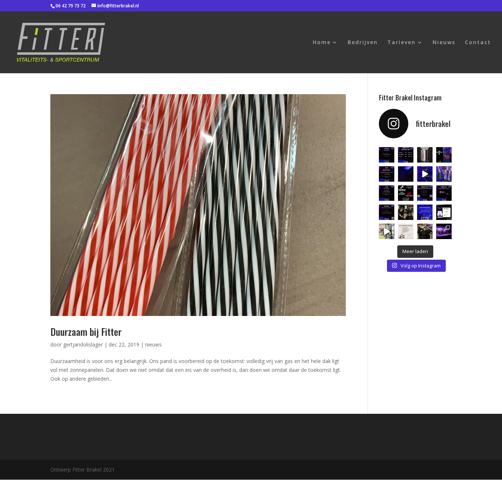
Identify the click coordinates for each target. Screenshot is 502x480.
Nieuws (444, 43)
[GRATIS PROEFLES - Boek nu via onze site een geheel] (444, 212)
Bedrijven (363, 43)
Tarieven (401, 43)
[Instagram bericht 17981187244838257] (425, 174)
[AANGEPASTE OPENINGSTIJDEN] (405, 155)
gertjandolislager (83, 344)
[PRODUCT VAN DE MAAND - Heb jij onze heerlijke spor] (444, 174)
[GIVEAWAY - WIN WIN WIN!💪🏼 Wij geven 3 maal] (386, 212)
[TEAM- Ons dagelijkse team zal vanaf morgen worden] (425, 231)
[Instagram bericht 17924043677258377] (425, 212)
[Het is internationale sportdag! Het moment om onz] (405, 212)
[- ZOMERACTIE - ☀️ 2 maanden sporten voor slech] (444, 193)
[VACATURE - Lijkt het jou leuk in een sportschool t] (386, 155)
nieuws (153, 344)
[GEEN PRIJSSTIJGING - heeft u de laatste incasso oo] (444, 155)
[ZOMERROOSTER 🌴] (425, 193)
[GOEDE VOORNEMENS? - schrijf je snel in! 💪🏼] (386, 174)
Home (322, 43)
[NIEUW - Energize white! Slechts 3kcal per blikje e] (425, 155)
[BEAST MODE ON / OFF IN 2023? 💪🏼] (405, 174)
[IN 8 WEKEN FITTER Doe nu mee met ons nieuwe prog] (405, 231)
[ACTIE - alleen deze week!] (386, 193)
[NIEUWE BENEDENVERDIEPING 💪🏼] (444, 231)
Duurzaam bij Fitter (86, 331)
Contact (478, 43)
